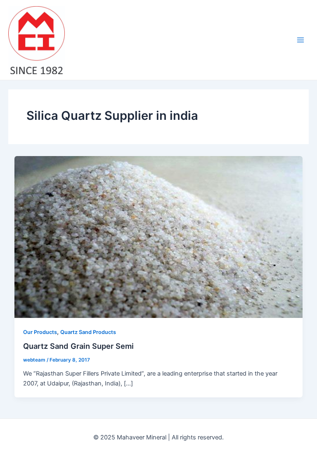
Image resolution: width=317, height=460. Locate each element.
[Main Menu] (300, 40)
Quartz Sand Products (88, 332)
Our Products (40, 332)
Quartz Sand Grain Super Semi (78, 345)
